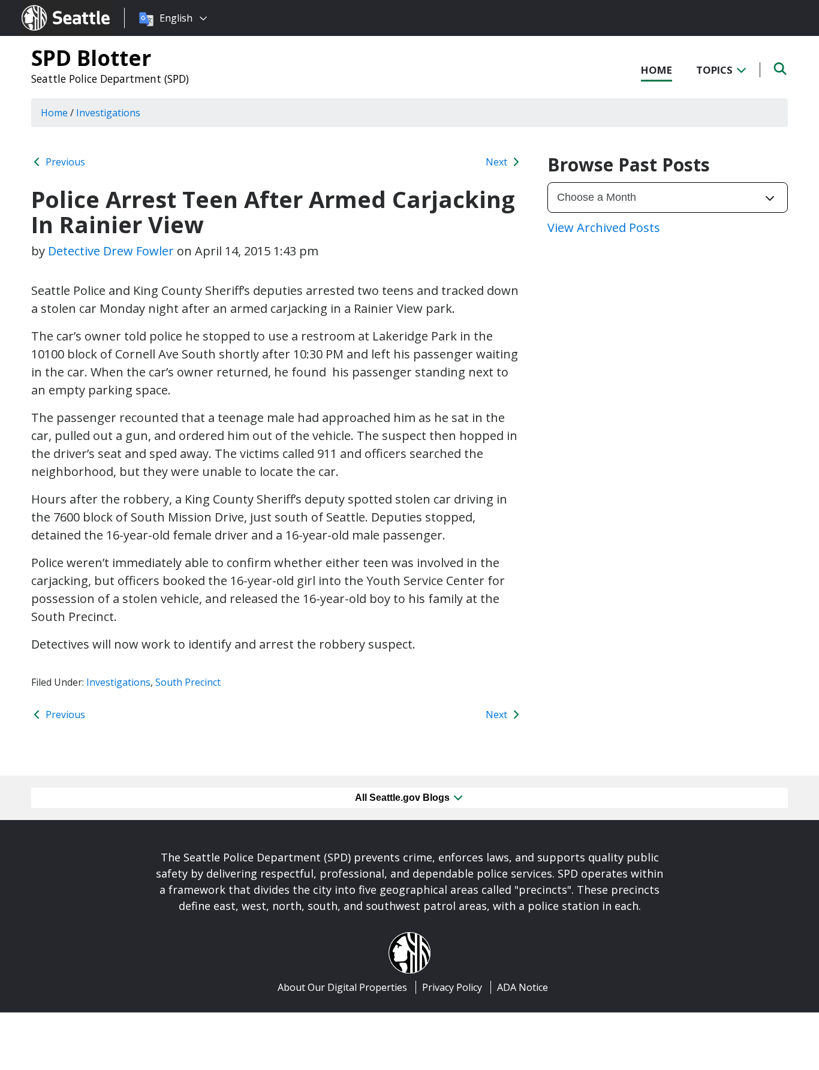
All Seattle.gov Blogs (403, 797)
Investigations (118, 682)
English (175, 18)
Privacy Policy (452, 987)
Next (498, 161)
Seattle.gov (47, 6)
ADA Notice (522, 987)
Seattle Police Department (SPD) (110, 78)
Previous (64, 161)
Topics (715, 70)
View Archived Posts (603, 227)
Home (656, 70)
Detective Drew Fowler (111, 251)
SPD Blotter (91, 57)
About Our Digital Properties (342, 987)
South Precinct (188, 682)
